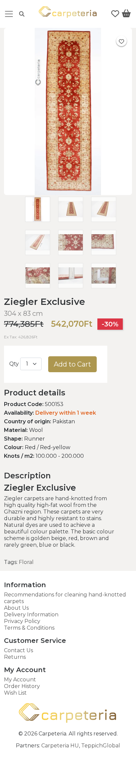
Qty (14, 364)
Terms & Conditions (29, 628)
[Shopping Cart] (126, 14)
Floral (26, 562)
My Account (20, 679)
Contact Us (18, 650)
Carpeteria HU (60, 745)
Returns (15, 657)
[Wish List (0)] (115, 14)
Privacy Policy (22, 621)
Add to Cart (72, 364)
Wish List (15, 693)
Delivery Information (31, 614)
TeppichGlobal (100, 745)
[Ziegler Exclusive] (68, 193)
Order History (22, 686)
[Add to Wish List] (121, 40)
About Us (16, 608)
